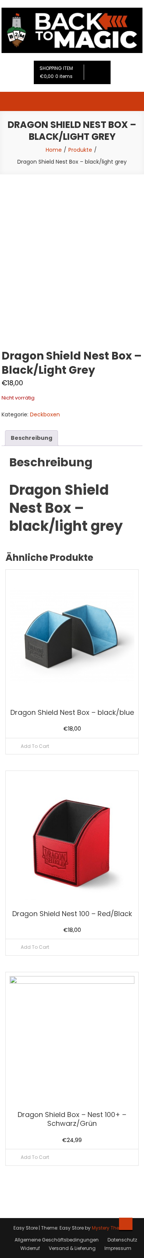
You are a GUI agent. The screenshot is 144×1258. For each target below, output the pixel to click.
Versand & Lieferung (72, 1248)
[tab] (31, 438)
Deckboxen (45, 414)
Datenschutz (122, 1239)
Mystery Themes (110, 1228)
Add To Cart (35, 746)
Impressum (117, 1248)
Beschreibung (31, 438)
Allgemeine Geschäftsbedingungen (57, 1239)
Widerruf (30, 1248)
